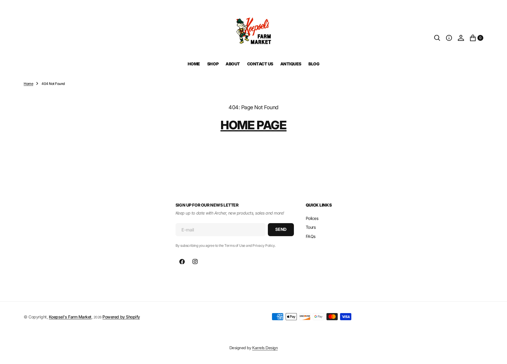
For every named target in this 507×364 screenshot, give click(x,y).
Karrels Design (265, 347)
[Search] (437, 38)
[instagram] (195, 261)
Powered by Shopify (121, 316)
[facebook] (182, 261)
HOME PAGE (253, 125)
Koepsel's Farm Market (70, 316)
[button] (449, 38)
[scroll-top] (497, 354)
